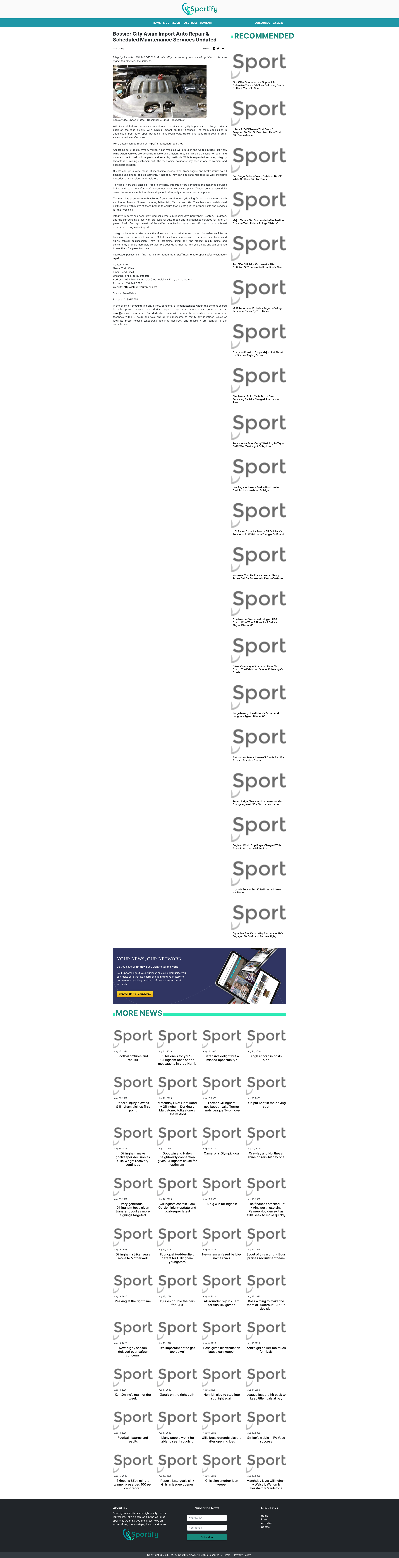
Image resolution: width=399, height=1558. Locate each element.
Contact (266, 1526)
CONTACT (206, 22)
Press (264, 1519)
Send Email (127, 272)
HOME (157, 22)
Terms (226, 1554)
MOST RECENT (172, 22)
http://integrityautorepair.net (140, 287)
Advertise (266, 1523)
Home (264, 1515)
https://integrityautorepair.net (165, 143)
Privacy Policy (242, 1554)
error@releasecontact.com (128, 313)
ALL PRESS (190, 22)
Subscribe (207, 1537)
